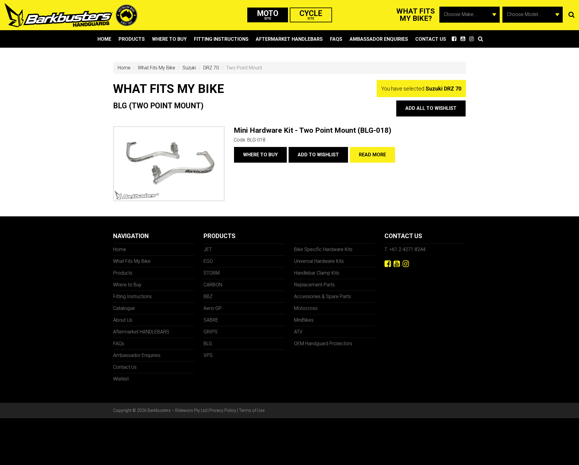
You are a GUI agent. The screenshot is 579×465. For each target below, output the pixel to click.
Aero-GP (213, 308)
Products (132, 39)
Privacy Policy (222, 410)
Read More (372, 155)
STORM (212, 273)
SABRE (211, 320)
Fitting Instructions (221, 39)
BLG (208, 343)
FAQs (336, 39)
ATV (298, 332)
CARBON (213, 285)
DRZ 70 (211, 68)
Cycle (310, 14)
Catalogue (124, 308)
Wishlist (121, 379)
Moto (267, 14)
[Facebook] (387, 264)
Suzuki (189, 68)
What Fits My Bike (156, 68)
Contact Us (430, 39)
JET (208, 249)
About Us (122, 320)
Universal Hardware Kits (319, 261)
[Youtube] (397, 264)
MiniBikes (304, 320)
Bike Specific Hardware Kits (323, 249)
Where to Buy (169, 39)
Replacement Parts (314, 285)
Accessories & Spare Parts (322, 296)
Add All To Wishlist (431, 108)
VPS (208, 355)
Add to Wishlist (318, 155)
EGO (208, 261)
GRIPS (210, 332)
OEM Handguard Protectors (323, 343)
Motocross (306, 308)
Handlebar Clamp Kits (316, 273)
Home (104, 39)
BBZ (208, 296)
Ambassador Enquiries (379, 39)
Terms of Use (251, 410)
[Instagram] (406, 264)
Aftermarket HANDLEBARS (289, 39)
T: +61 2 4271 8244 (405, 249)
